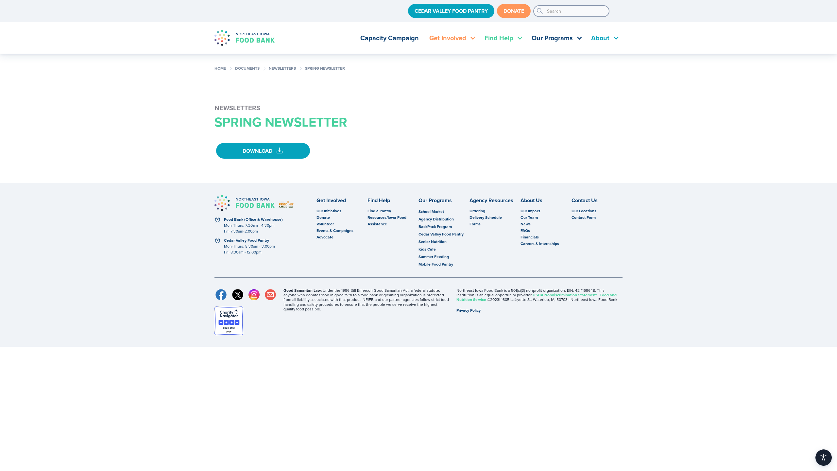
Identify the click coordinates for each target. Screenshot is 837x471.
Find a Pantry (379, 211)
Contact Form (584, 217)
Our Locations (584, 211)
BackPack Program (435, 226)
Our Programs (435, 200)
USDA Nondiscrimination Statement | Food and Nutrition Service (536, 297)
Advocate (324, 237)
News (526, 224)
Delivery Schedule (486, 217)
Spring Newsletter (325, 68)
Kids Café (427, 249)
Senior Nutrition (432, 241)
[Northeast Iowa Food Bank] (244, 203)
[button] (451, 37)
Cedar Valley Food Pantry (451, 11)
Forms (475, 224)
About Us (531, 200)
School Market (431, 211)
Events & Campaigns (334, 230)
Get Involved (331, 200)
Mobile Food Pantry (435, 264)
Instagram (254, 294)
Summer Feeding (433, 256)
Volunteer (325, 224)
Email (270, 294)
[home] (244, 38)
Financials (530, 237)
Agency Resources (491, 200)
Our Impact (530, 211)
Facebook (221, 294)
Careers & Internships (540, 243)
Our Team (529, 217)
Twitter (237, 294)
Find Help (378, 200)
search (540, 11)
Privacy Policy (468, 310)
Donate (514, 11)
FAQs (525, 230)
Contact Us (585, 200)
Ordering (477, 211)
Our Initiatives (328, 211)
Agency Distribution (436, 219)
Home (220, 68)
